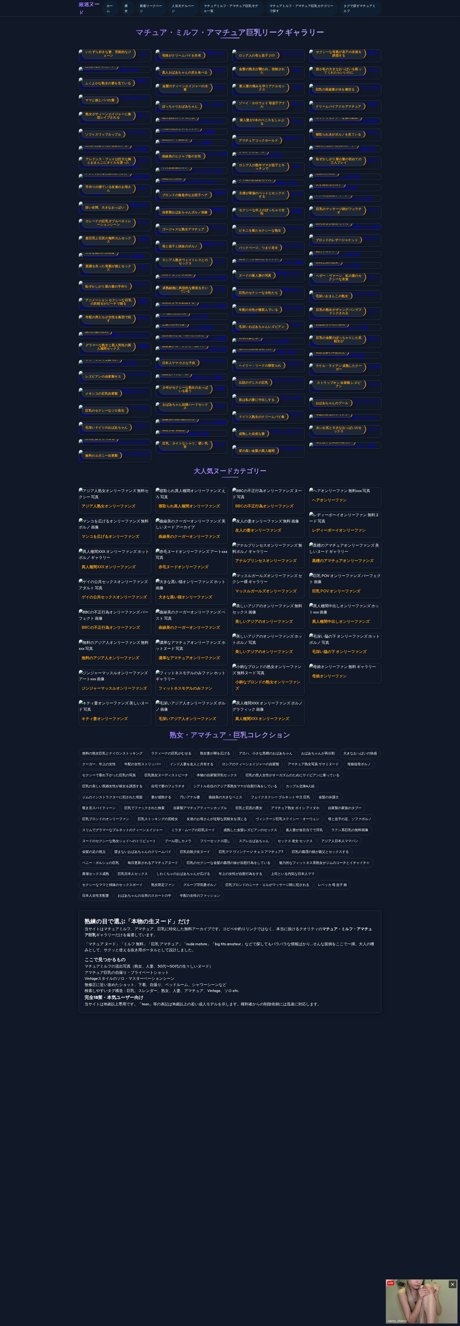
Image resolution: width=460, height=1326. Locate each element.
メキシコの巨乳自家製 (101, 393)
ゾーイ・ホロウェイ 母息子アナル (262, 104)
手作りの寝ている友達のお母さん (108, 188)
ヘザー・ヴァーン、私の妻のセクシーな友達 (339, 277)
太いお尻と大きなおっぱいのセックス (339, 429)
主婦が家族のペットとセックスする (262, 194)
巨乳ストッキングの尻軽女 (158, 819)
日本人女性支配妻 (95, 895)
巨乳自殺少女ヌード (195, 852)
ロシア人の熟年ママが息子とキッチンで (262, 166)
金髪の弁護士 (329, 797)
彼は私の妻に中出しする (257, 399)
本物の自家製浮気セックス (217, 775)
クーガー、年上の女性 (99, 764)
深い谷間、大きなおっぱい (104, 207)
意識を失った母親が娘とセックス (108, 267)
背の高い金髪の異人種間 (257, 450)
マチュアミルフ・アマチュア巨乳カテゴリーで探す (301, 8)
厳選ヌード (89, 8)
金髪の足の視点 (94, 852)
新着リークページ (151, 8)
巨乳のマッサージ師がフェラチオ (339, 210)
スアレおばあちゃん (254, 841)
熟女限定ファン (163, 885)
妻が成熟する (161, 797)
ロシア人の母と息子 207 (257, 55)
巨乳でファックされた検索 (144, 808)
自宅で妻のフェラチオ (168, 786)
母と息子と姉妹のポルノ (180, 246)
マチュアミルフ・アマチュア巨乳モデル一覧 (231, 8)
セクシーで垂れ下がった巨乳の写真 (109, 775)
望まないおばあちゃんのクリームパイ (142, 852)
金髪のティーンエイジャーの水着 (185, 87)
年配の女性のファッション (200, 895)
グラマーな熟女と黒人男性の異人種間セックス (108, 346)
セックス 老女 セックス (295, 841)
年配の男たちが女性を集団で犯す (108, 318)
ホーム (110, 8)
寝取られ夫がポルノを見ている (338, 134)
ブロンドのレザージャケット (337, 240)
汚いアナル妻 (190, 797)
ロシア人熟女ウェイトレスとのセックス (185, 261)
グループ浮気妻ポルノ (200, 885)
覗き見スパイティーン (99, 808)
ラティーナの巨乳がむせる (171, 753)
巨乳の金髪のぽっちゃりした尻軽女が (339, 339)
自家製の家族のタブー (345, 808)
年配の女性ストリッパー (142, 764)
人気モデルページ (183, 8)
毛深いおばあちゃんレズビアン (261, 326)
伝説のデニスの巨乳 (253, 382)
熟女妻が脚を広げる (215, 753)
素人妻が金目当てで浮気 (304, 830)
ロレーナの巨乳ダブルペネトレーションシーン (108, 222)
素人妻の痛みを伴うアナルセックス (262, 87)
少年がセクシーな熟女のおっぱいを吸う (185, 389)
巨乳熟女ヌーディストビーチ (166, 775)
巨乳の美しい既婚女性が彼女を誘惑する (112, 786)
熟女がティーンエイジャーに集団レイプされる (108, 115)
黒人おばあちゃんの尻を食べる (185, 72)
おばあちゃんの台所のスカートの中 (144, 895)
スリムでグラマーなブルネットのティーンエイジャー (122, 830)
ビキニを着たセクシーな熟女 (260, 230)
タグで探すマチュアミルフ (359, 8)
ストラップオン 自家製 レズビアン (339, 384)
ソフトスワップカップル (103, 134)
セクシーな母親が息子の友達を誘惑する (339, 53)
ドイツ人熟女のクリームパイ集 (261, 416)
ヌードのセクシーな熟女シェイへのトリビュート (119, 841)
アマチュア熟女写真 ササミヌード (313, 764)
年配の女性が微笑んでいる (258, 309)
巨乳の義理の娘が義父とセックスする (320, 852)
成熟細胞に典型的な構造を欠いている (185, 289)
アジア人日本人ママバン (339, 841)
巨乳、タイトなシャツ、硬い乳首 (185, 445)
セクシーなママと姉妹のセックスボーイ (112, 885)
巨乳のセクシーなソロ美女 (104, 410)
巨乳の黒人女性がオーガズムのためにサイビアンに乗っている (292, 775)
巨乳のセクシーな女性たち (258, 292)
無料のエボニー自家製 (101, 455)
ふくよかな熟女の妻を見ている (108, 83)
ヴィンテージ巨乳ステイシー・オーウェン (287, 819)
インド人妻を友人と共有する (191, 764)
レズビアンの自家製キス (103, 376)
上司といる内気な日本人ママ (293, 874)
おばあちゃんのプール (332, 403)
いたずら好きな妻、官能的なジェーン (108, 53)
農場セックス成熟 (95, 874)
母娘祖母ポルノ (359, 764)
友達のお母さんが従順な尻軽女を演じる (217, 819)
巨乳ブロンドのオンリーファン (105, 819)
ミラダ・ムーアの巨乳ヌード (193, 830)
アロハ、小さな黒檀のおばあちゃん (266, 753)
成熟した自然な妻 (252, 433)
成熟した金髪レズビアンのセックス (250, 830)
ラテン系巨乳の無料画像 (349, 830)
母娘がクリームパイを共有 (181, 55)
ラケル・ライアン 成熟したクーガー (339, 367)
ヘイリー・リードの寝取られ (260, 365)
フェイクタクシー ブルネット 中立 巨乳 (280, 797)
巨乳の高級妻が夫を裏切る (335, 89)
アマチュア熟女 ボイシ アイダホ (295, 808)
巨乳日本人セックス (133, 874)
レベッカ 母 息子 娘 (332, 885)
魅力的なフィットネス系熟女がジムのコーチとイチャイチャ (324, 863)
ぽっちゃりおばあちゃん (180, 106)
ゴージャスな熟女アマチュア (183, 229)
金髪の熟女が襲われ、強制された (262, 70)
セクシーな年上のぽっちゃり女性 (262, 211)
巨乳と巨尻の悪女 (249, 808)
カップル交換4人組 (300, 786)
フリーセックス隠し (215, 841)
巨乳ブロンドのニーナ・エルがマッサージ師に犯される (267, 885)
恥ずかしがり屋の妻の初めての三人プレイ (339, 160)
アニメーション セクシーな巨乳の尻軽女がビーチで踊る (108, 301)
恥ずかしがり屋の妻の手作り (106, 286)
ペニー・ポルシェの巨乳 (100, 863)
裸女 (126, 8)
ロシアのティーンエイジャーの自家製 (250, 764)
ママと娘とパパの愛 (100, 100)
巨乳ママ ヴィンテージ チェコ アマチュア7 (251, 852)
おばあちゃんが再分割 (318, 753)
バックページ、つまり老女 (258, 247)
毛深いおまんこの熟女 (332, 296)
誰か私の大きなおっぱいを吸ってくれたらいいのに (339, 70)
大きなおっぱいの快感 (360, 753)
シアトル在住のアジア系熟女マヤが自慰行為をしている (235, 786)
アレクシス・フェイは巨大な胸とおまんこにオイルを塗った (108, 160)
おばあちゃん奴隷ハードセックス (185, 406)
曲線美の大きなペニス (225, 797)
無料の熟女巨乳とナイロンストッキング (112, 753)
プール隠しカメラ (178, 841)
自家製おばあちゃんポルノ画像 (185, 212)
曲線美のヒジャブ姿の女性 (181, 156)
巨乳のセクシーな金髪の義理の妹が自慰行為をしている (228, 863)
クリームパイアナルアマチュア (338, 106)
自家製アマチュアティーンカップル (200, 808)
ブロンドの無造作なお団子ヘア (185, 195)
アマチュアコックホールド (258, 140)
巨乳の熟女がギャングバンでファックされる (339, 311)
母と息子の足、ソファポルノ (350, 819)
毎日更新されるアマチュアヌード (153, 863)
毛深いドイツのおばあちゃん (106, 427)
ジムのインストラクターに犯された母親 (112, 797)
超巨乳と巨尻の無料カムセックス (108, 239)
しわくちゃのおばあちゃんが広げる (183, 874)
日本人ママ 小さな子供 (179, 362)
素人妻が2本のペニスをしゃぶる (262, 121)
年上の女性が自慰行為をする (240, 874)
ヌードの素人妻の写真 (255, 275)
